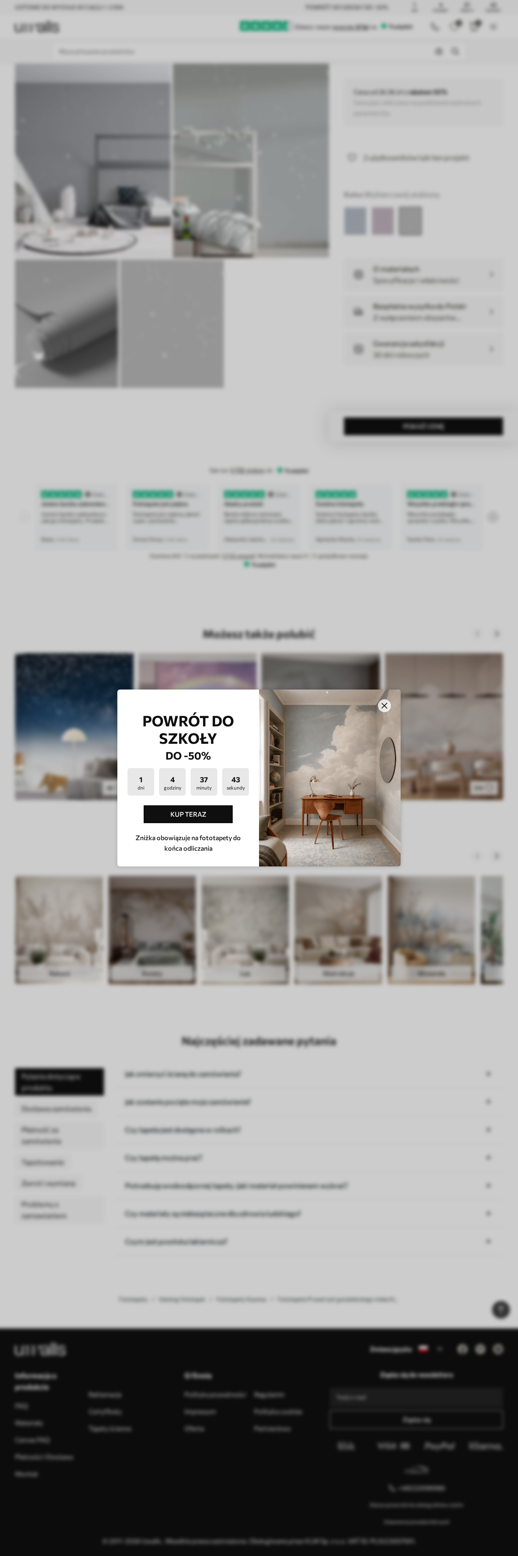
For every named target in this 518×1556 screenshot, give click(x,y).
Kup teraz (188, 814)
